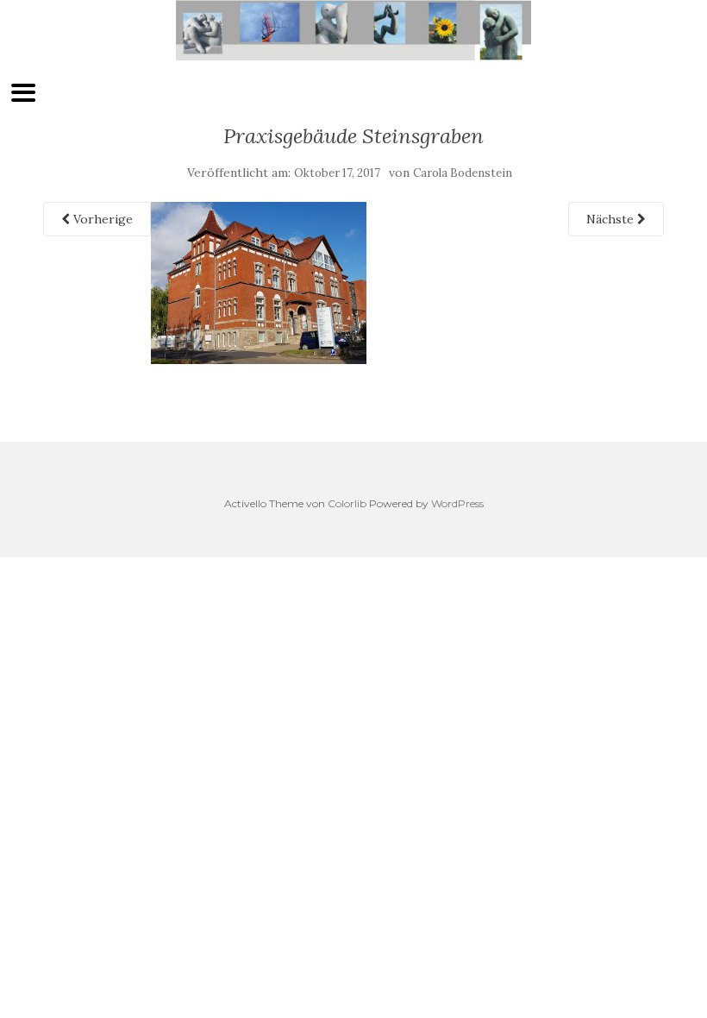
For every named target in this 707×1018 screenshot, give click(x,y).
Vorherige (101, 219)
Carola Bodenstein (462, 173)
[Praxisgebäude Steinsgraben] (258, 282)
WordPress (457, 503)
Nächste (611, 219)
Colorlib (347, 503)
